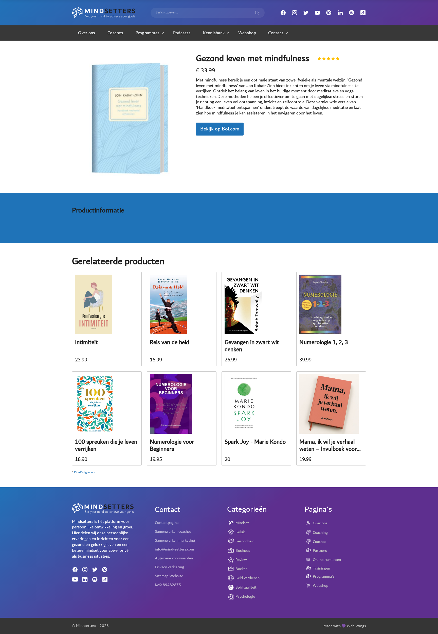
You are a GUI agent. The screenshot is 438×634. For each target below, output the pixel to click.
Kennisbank (214, 33)
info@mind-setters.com (174, 549)
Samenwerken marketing (175, 540)
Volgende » (88, 473)
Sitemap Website (169, 576)
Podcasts (182, 33)
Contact (275, 33)
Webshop (247, 33)
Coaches (115, 33)
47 (79, 473)
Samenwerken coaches (173, 531)
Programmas (148, 33)
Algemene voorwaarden (174, 558)
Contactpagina (166, 522)
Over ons (86, 33)
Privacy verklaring (169, 567)
